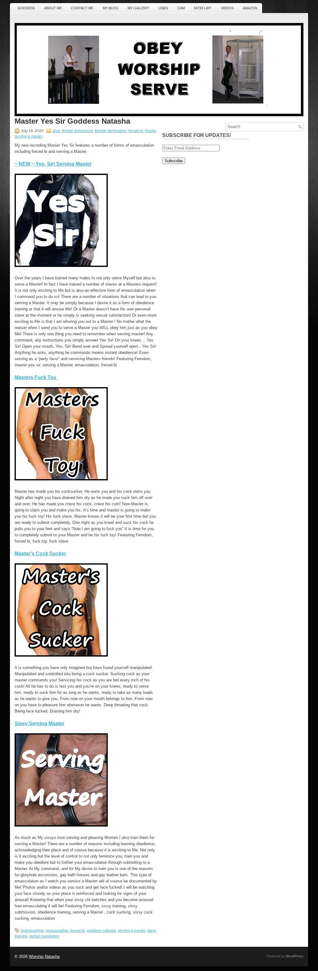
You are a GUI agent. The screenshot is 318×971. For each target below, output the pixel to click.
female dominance (77, 131)
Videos (227, 8)
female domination (110, 131)
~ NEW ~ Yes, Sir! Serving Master (53, 164)
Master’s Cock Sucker (40, 553)
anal (56, 131)
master (150, 131)
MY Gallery (138, 8)
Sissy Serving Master (39, 723)
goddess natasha (101, 930)
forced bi (135, 131)
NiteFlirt (202, 8)
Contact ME (82, 8)
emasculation (57, 930)
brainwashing (32, 930)
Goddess (26, 8)
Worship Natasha (44, 956)
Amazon (250, 8)
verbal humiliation (44, 936)
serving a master (29, 136)
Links (163, 8)
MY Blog (110, 8)
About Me (53, 8)
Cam (181, 8)
